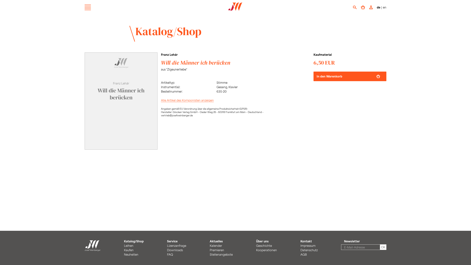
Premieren (217, 250)
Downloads (175, 250)
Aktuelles (216, 241)
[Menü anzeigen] (88, 7)
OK (383, 247)
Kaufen (129, 250)
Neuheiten (131, 254)
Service (172, 241)
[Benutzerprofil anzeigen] (371, 7)
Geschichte (264, 246)
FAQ (170, 254)
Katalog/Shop (168, 31)
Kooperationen (266, 250)
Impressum (308, 246)
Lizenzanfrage (176, 246)
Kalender (216, 246)
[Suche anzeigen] (355, 7)
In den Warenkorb (329, 76)
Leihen (128, 246)
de (378, 7)
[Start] (92, 249)
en (384, 7)
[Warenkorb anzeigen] (363, 7)
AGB (303, 254)
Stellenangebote (221, 254)
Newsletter (352, 241)
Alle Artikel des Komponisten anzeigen (187, 100)
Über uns (262, 241)
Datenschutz (309, 250)
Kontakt (306, 241)
